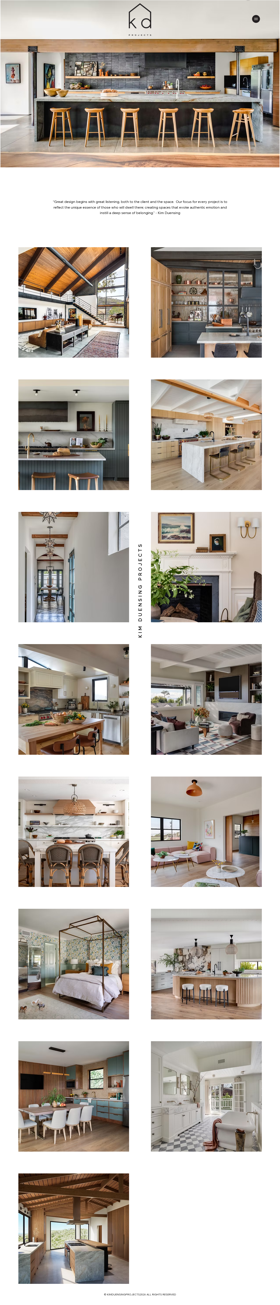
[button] (256, 19)
